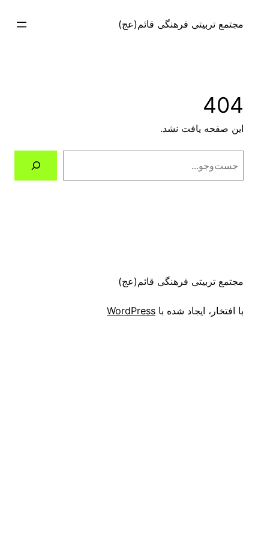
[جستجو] (35, 166)
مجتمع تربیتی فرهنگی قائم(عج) (181, 24)
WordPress (131, 311)
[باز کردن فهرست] (21, 24)
